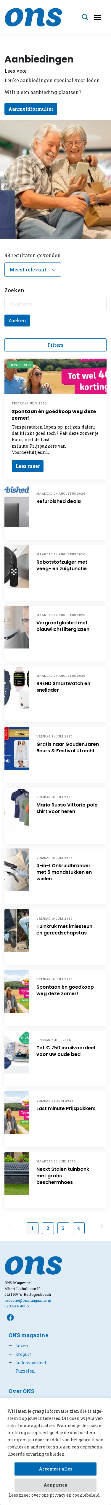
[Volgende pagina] (101, 1226)
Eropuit (20, 1354)
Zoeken (17, 320)
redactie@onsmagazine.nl (27, 1300)
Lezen (18, 1345)
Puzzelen (22, 1371)
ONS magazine (28, 1335)
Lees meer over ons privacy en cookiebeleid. (55, 1495)
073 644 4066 (16, 1306)
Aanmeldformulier (30, 109)
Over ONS (21, 1391)
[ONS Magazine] (33, 16)
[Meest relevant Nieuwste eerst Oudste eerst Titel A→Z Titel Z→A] (32, 269)
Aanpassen (55, 1485)
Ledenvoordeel (27, 1362)
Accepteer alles (55, 1469)
